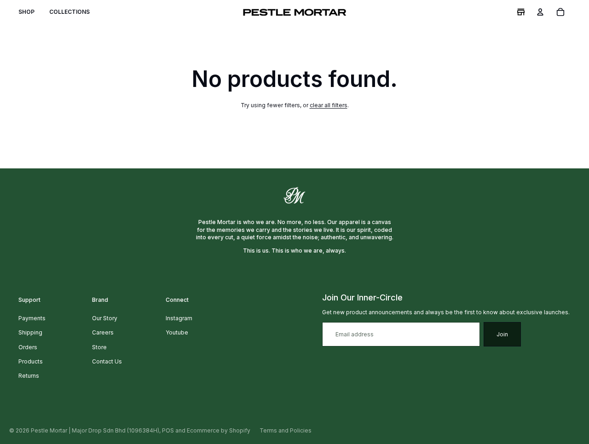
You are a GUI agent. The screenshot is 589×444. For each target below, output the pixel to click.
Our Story (104, 318)
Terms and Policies (286, 430)
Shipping (30, 332)
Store (99, 347)
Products (30, 361)
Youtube (177, 332)
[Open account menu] (540, 12)
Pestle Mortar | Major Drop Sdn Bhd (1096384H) (95, 430)
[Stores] (521, 12)
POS (168, 430)
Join (502, 334)
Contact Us (107, 361)
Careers (103, 332)
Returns (28, 375)
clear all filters (328, 105)
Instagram (179, 318)
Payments (32, 318)
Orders (27, 347)
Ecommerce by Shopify (218, 430)
